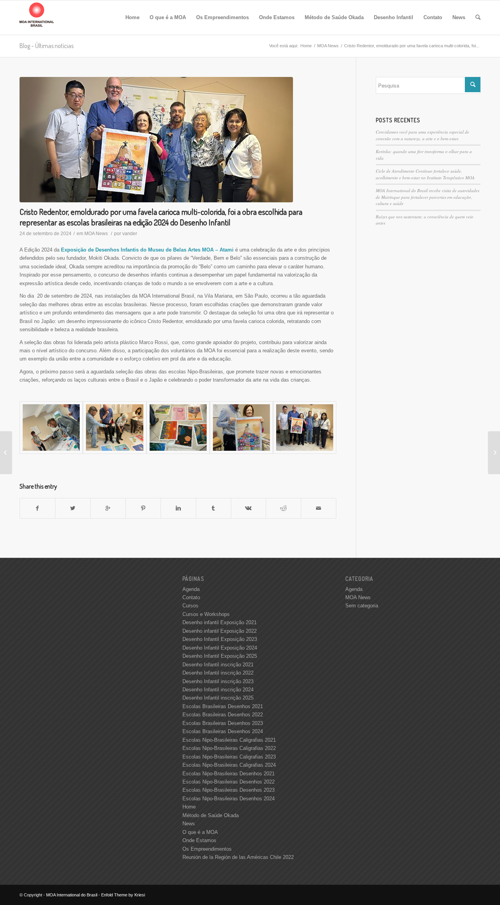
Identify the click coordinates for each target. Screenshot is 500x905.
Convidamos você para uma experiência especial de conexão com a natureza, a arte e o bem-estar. (422, 135)
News (188, 823)
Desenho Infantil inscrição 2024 (218, 690)
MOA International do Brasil (71, 895)
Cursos (190, 606)
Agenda (191, 589)
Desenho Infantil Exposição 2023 (219, 639)
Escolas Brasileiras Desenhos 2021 (222, 706)
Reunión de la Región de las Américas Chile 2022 (238, 857)
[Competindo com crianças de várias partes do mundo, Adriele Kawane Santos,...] (6, 452)
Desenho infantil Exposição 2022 (219, 631)
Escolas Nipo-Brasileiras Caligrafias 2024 (229, 765)
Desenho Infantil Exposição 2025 (219, 656)
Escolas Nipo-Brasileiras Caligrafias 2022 (229, 748)
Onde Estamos (199, 840)
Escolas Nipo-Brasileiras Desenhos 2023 (228, 790)
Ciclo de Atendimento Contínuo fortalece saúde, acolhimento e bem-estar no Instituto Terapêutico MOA (425, 174)
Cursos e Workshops (206, 614)
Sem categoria (361, 606)
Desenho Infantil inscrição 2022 (218, 673)
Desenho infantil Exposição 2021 (219, 622)
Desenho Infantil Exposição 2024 (219, 648)
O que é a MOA (200, 832)
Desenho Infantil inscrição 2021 (218, 665)
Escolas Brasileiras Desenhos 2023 (222, 723)
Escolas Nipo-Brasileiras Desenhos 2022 (228, 782)
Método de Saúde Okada (210, 815)
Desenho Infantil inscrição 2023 (218, 681)
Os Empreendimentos (207, 849)
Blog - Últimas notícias (46, 46)
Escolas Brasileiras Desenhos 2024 (222, 731)
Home (306, 45)
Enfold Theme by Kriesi (123, 895)
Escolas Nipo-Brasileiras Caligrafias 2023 (229, 757)
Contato (191, 597)
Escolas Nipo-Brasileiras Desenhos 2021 (228, 773)
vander (129, 233)
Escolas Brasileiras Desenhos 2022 (222, 715)
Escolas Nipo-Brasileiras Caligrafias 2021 (229, 740)
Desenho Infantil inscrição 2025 (218, 698)
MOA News (328, 45)
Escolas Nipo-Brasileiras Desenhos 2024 (228, 798)
